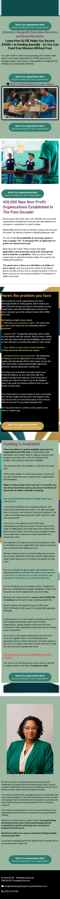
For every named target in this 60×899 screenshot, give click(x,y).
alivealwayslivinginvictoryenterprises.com (28, 886)
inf (5, 886)
